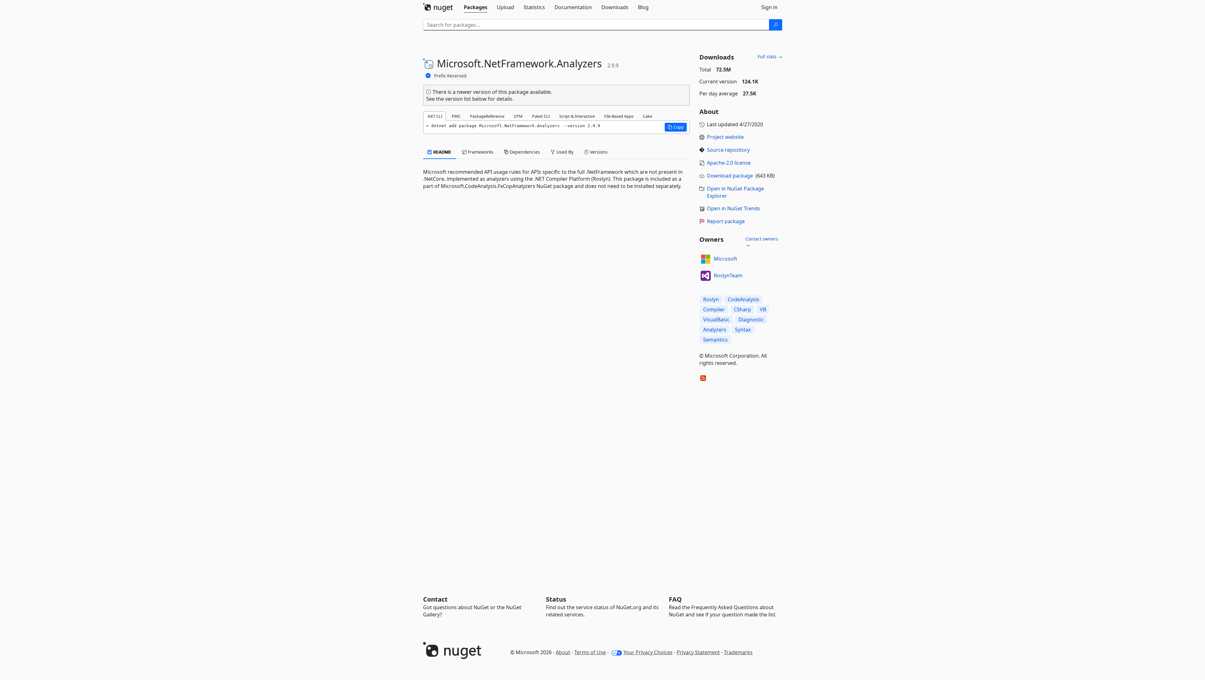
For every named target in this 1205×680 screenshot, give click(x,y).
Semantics (715, 339)
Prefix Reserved (450, 76)
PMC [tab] (456, 116)
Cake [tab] (647, 116)
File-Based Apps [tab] (619, 116)
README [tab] (441, 152)
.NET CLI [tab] (434, 116)
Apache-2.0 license (729, 162)
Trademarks (738, 652)
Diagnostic (751, 319)
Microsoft (725, 258)
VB (763, 309)
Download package (730, 175)
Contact (435, 599)
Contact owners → (761, 242)
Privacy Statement (698, 652)
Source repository (728, 149)
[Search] (775, 25)
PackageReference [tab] (487, 116)
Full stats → (770, 57)
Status (556, 599)
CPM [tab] (518, 116)
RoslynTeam (728, 275)
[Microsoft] (705, 259)
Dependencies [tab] (524, 152)
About (563, 652)
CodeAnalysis (743, 299)
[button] (676, 127)
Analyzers (714, 329)
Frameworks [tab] (480, 152)
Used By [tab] (564, 152)
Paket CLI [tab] (541, 116)
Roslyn (711, 299)
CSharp (742, 309)
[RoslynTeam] (705, 275)
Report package (726, 221)
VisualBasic (716, 319)
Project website (725, 136)
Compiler (714, 309)
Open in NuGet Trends (733, 208)
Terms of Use (590, 652)
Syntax (743, 329)
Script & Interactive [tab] (577, 116)
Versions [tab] (598, 152)
